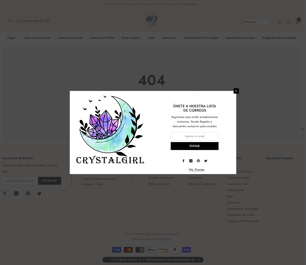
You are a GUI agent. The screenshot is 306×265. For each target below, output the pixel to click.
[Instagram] (191, 161)
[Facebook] (183, 161)
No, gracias (196, 170)
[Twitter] (205, 161)
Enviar (195, 146)
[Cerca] (236, 91)
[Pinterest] (198, 161)
